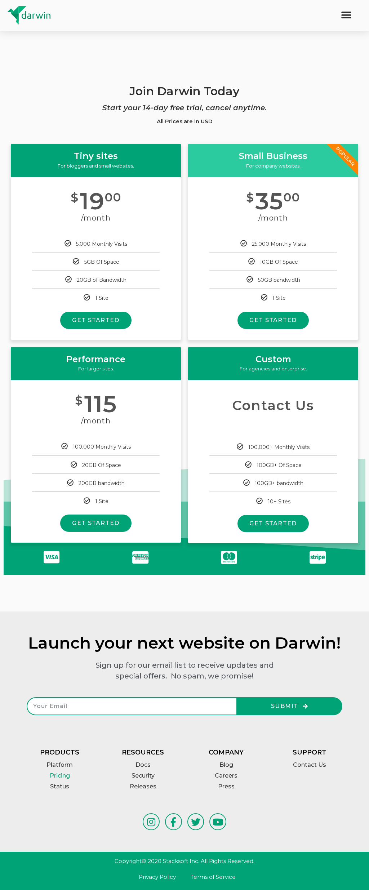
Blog (226, 764)
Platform (59, 764)
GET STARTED (95, 320)
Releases (143, 786)
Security (143, 775)
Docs (143, 764)
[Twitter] (195, 821)
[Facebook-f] (173, 821)
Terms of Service (213, 876)
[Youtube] (217, 821)
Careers (226, 775)
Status (59, 786)
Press (226, 786)
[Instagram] (151, 821)
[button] (346, 15)
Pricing (60, 775)
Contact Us (309, 764)
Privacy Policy (157, 876)
